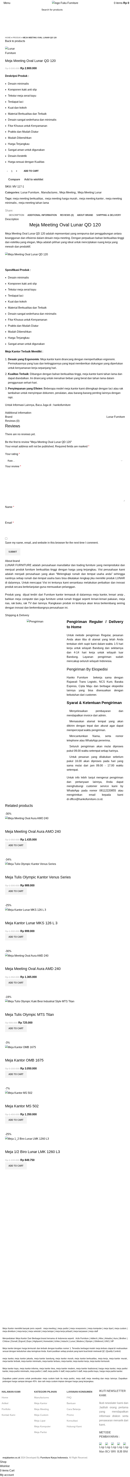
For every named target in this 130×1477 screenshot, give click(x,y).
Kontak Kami (8, 1415)
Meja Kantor (40, 1403)
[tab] (16, 215)
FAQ (69, 1397)
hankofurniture (62, 405)
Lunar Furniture (30, 192)
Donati (14, 1341)
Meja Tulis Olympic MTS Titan (29, 1014)
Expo (29, 1341)
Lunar (72, 1341)
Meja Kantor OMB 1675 (24, 1060)
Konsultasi (72, 1420)
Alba (101, 1338)
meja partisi (63, 1328)
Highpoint (37, 1341)
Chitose (6, 1341)
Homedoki (48, 1341)
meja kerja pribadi (63, 1331)
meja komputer (95, 1328)
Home (8, 38)
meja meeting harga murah (61, 198)
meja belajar (48, 1331)
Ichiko (57, 1341)
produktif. (25, 246)
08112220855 (108, 790)
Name (9, 507)
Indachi (64, 1341)
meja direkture (9, 1331)
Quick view (18, 853)
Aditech (93, 1338)
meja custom (120, 1328)
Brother (123, 1338)
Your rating (12, 454)
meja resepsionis (78, 1328)
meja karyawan (80, 1331)
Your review (13, 466)
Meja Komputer (42, 1426)
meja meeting (49, 1328)
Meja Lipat (39, 1420)
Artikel (5, 1403)
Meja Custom (41, 1415)
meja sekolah (34, 1331)
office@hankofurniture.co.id (86, 799)
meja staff (93, 1331)
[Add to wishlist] (9, 825)
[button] (16, 845)
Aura (115, 1338)
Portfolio (6, 1409)
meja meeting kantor (91, 198)
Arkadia (108, 1338)
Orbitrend (98, 1341)
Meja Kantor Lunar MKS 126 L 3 (31, 923)
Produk (17, 38)
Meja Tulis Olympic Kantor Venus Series (38, 877)
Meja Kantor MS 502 (22, 1106)
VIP (112, 1341)
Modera (80, 1341)
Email (9, 522)
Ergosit (22, 1341)
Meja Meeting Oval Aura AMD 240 (33, 969)
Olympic (89, 1341)
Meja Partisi (40, 1432)
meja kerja (22, 1331)
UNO (106, 1341)
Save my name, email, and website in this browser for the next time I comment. (51, 542)
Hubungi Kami (74, 1426)
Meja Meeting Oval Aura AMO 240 (33, 831)
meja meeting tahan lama (34, 202)
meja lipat (108, 1328)
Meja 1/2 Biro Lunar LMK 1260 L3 (32, 1152)
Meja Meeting (67, 192)
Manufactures (49, 192)
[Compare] (9, 853)
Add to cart (31, 171)
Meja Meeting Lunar (90, 192)
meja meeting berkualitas (28, 198)
